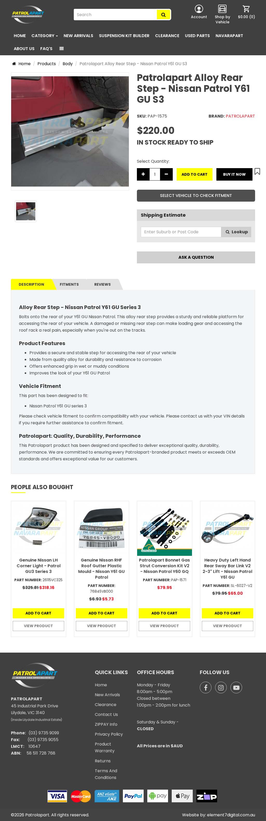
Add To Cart (195, 174)
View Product (38, 625)
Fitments (69, 284)
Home (20, 36)
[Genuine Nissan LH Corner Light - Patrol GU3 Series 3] (38, 528)
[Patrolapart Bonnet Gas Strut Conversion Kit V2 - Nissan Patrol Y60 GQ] (164, 528)
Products (46, 64)
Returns (103, 761)
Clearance (167, 36)
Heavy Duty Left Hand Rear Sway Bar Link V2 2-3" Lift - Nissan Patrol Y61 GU (227, 568)
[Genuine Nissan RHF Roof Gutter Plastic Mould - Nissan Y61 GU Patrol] (101, 528)
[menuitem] (246, 15)
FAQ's (46, 49)
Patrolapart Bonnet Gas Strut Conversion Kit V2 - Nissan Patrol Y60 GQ (164, 565)
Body (68, 64)
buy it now (234, 174)
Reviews (102, 284)
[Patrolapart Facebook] (205, 687)
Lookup (239, 232)
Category (43, 36)
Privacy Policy (109, 734)
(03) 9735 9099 (44, 733)
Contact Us (106, 714)
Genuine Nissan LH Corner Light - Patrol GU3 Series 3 (39, 565)
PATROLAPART (240, 116)
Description (31, 284)
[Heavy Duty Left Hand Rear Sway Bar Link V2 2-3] (227, 528)
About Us (24, 49)
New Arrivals (78, 36)
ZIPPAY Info (106, 724)
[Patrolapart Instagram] (221, 687)
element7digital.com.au (231, 815)
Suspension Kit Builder (124, 36)
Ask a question (196, 257)
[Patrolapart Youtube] (236, 687)
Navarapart (229, 36)
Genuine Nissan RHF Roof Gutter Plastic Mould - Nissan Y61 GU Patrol (101, 568)
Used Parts (197, 36)
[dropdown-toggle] (61, 48)
